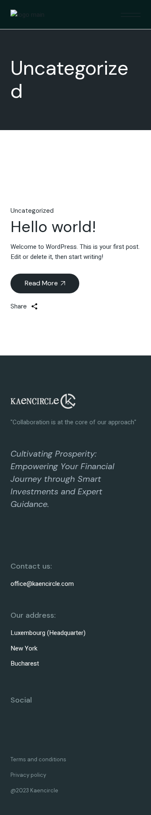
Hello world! (53, 227)
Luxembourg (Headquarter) (48, 632)
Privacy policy (28, 774)
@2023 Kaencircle (34, 790)
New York (23, 648)
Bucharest (24, 663)
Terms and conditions (38, 759)
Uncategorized (32, 210)
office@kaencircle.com (42, 583)
